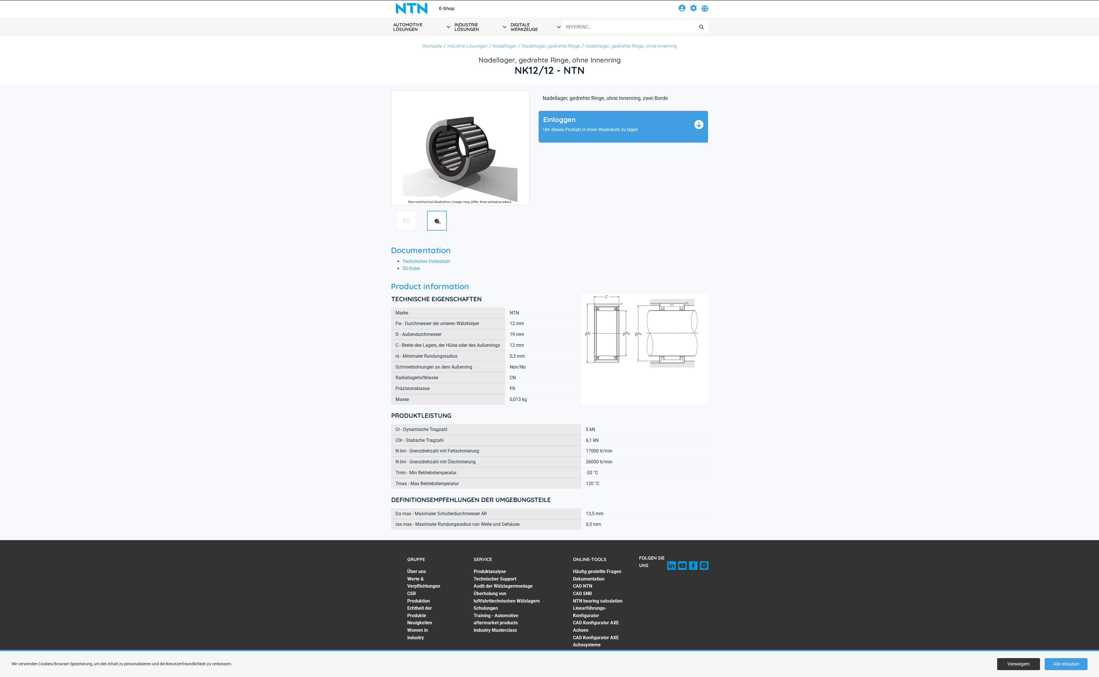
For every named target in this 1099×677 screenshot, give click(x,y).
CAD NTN (582, 586)
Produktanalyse (490, 571)
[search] (701, 27)
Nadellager (505, 46)
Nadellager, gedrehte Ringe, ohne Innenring (631, 46)
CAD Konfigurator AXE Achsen (596, 626)
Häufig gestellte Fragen (597, 571)
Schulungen (486, 608)
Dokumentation (588, 579)
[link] (682, 9)
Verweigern (1018, 664)
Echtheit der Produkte (419, 611)
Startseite (432, 46)
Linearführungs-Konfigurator (589, 611)
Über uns (416, 571)
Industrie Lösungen (467, 46)
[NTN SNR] (411, 8)
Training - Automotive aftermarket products (496, 619)
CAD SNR (582, 593)
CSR (411, 593)
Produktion (418, 601)
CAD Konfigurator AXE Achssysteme (596, 641)
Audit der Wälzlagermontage (503, 586)
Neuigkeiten (419, 622)
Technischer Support (495, 579)
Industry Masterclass (495, 630)
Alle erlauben (1066, 664)
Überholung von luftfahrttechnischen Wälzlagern (507, 597)
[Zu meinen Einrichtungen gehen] (693, 9)
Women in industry (417, 633)
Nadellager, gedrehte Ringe (551, 46)
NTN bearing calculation (597, 601)
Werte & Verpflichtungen (423, 582)
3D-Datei (411, 268)
